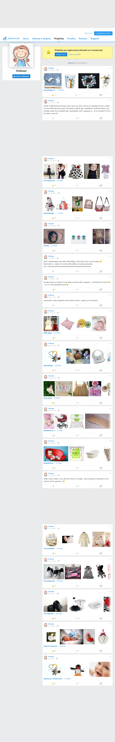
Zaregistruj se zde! (103, 33)
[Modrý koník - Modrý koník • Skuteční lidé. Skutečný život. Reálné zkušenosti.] (10, 39)
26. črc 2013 (52, 161)
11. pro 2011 (52, 561)
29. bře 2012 (52, 345)
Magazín (95, 38)
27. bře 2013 (52, 226)
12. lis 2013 (51, 103)
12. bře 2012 (52, 410)
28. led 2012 (52, 443)
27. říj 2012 (51, 313)
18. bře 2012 (52, 378)
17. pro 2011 (52, 475)
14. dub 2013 (52, 193)
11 (79, 95)
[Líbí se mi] (54, 118)
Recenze (83, 38)
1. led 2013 (51, 258)
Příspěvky (59, 38)
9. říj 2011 (51, 659)
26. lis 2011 (51, 593)
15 (79, 218)
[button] (58, 70)
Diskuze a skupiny (41, 38)
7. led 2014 (51, 70)
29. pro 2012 (52, 297)
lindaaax (51, 68)
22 (79, 370)
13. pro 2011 (52, 528)
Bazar (26, 38)
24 (79, 618)
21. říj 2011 (51, 626)
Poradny (71, 38)
